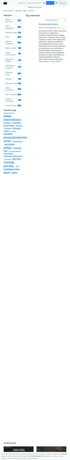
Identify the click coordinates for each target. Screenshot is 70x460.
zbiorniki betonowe (13, 156)
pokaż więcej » (56, 61)
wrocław (9, 144)
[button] (44, 3)
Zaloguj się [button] (62, 3)
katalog (13, 131)
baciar (19, 125)
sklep (8, 148)
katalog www (12, 169)
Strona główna (9, 11)
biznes (17, 158)
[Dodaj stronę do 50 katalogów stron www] (35, 7)
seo (14, 172)
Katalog (18, 11)
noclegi (9, 162)
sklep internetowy (13, 117)
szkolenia (8, 153)
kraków (7, 123)
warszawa (8, 159)
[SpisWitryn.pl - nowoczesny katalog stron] (5, 3)
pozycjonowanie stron (15, 139)
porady (9, 166)
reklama (8, 128)
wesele (8, 134)
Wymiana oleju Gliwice (48, 24)
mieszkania (17, 141)
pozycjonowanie (15, 151)
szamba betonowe (12, 124)
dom (7, 172)
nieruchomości (9, 113)
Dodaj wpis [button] (50, 3)
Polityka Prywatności (36, 456)
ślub (17, 166)
